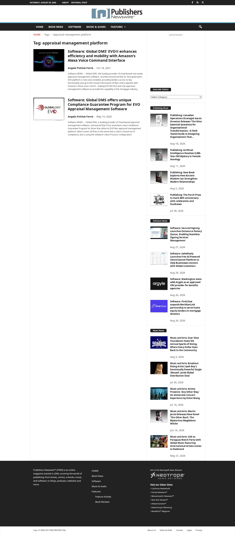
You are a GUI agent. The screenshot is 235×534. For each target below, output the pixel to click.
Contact (179, 530)
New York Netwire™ (159, 500)
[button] (200, 27)
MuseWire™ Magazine (160, 511)
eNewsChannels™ (158, 503)
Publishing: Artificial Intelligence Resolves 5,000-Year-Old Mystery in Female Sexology (185, 154)
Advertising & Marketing (161, 507)
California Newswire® (160, 488)
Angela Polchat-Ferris (80, 68)
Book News (56, 26)
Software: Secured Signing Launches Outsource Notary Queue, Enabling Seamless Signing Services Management (186, 234)
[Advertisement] (176, 59)
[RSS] (198, 2)
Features (117, 26)
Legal (189, 530)
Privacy (199, 530)
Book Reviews (102, 501)
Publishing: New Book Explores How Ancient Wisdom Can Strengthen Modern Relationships (183, 177)
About (65, 2)
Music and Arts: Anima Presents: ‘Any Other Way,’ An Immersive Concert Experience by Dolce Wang (185, 393)
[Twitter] (203, 2)
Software (74, 26)
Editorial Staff (79, 2)
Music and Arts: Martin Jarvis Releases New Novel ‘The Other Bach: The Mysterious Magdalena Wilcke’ (184, 417)
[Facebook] (192, 2)
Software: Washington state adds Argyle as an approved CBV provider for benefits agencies (186, 284)
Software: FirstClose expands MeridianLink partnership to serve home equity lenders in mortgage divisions (185, 307)
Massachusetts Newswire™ (162, 496)
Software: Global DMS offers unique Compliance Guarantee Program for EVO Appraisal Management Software (104, 104)
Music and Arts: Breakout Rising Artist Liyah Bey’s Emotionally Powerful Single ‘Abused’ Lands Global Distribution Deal (186, 369)
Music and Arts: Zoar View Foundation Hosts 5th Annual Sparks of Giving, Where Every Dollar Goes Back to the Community (184, 344)
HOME (39, 26)
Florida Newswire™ (159, 492)
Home (37, 34)
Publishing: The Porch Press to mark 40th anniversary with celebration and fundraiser (185, 199)
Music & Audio (96, 26)
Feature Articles (103, 496)
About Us (152, 530)
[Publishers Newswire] (117, 13)
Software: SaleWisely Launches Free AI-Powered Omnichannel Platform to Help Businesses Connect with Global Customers (185, 260)
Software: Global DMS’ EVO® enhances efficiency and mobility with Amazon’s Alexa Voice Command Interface (102, 56)
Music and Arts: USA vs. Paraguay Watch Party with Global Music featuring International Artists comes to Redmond (185, 443)
